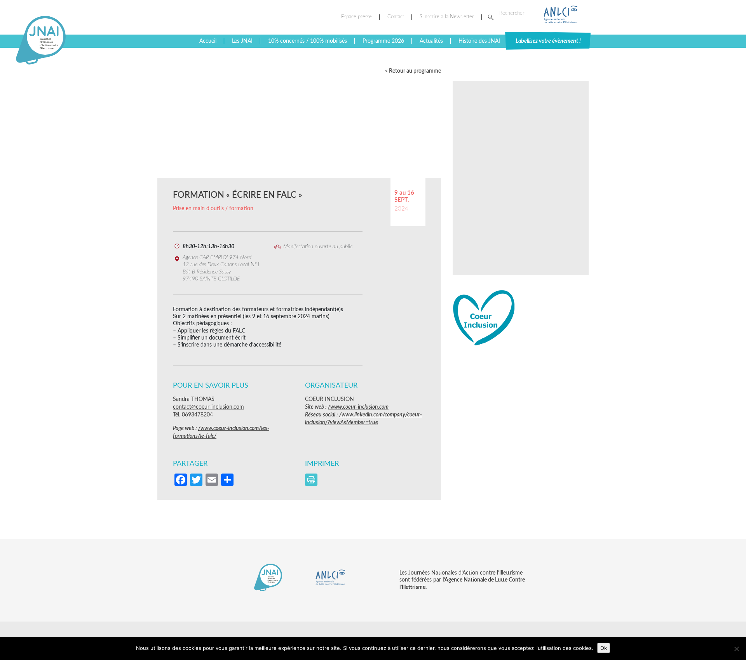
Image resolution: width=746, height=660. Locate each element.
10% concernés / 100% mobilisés (307, 41)
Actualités (431, 41)
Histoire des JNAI (479, 41)
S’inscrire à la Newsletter (447, 16)
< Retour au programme (413, 71)
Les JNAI (242, 41)
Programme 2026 (383, 41)
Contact (395, 16)
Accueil (207, 41)
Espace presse (356, 16)
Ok (603, 648)
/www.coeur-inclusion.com (358, 407)
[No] (736, 649)
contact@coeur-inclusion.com (208, 407)
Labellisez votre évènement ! (548, 41)
